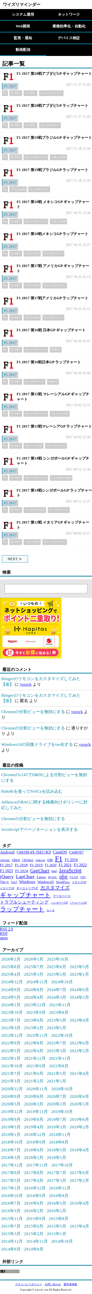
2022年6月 (79, 1042)
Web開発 (23, 26)
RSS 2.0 (6, 929)
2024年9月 (11, 989)
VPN (83, 877)
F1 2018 (21, 865)
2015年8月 (58, 1218)
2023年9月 (36, 1012)
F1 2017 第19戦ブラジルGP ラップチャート (52, 170)
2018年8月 (58, 1142)
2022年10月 (62, 1035)
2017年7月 (56, 1172)
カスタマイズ (55, 887)
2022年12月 (12, 1035)
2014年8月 (33, 1249)
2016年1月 (56, 1210)
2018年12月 (35, 1134)
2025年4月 (11, 974)
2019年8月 (33, 1119)
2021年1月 (56, 1081)
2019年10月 (62, 1111)
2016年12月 (35, 1188)
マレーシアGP (59, 413)
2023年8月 (58, 1012)
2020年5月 (11, 1104)
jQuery (7, 876)
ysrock (26, 684)
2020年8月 (33, 1096)
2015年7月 (11, 1226)
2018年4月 (79, 1149)
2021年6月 (33, 1073)
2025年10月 (57, 959)
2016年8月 (58, 1195)
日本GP (55, 349)
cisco (16, 860)
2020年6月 (79, 1096)
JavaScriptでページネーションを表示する (39, 829)
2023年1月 (56, 1027)
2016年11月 (60, 1188)
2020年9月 (11, 1096)
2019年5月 (11, 1126)
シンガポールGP (61, 477)
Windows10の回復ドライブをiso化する (37, 744)
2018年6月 (33, 1149)
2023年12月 (35, 1004)
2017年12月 (12, 1165)
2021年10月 (12, 1065)
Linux (41, 877)
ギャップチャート (51, 93)
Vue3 (14, 882)
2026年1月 (33, 959)
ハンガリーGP (59, 902)
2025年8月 (11, 966)
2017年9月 (11, 1172)
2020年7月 (56, 1096)
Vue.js (4, 882)
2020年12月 (12, 1088)
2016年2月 (33, 1210)
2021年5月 (56, 1073)
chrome (5, 860)
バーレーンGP (78, 902)
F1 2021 (65, 865)
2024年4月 (33, 997)
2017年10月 (62, 1165)
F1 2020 (50, 865)
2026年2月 (11, 959)
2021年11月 (60, 1058)
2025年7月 (33, 966)
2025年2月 (56, 974)
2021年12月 (35, 1058)
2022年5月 (11, 1050)
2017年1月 (11, 1188)
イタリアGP (32, 541)
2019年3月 (56, 1126)
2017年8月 (33, 1172)
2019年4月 (33, 1126)
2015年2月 (33, 1233)
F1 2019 (36, 865)
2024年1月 (11, 1004)
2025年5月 (79, 966)
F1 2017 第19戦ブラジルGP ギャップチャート (54, 137)
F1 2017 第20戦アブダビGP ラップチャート (52, 105)
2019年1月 (11, 1134)
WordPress (63, 882)
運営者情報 (70, 1284)
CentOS (60, 852)
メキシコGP (58, 157)
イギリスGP (79, 882)
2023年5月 (56, 1020)
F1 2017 (10, 86)
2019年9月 (11, 1119)
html (54, 871)
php (63, 876)
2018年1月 (56, 1157)
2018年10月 (12, 1142)
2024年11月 (37, 981)
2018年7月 (11, 1149)
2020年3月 (33, 1104)
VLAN (74, 877)
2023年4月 (79, 1020)
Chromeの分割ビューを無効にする (33, 711)
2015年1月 (56, 1233)
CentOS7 (76, 852)
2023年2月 (33, 1027)
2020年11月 (37, 1088)
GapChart (39, 870)
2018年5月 (56, 1149)
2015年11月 (12, 1218)
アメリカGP (32, 285)
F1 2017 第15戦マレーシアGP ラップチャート (54, 426)
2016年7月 (11, 1203)
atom (4, 938)
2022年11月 (37, 1035)
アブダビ (30, 93)
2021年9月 (36, 1065)
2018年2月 (33, 1157)
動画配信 (23, 50)
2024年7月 (56, 989)
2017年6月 (79, 1172)
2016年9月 (36, 1195)
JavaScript (70, 870)
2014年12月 (12, 1241)
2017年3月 (56, 1180)
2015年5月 (56, 1226)
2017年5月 (11, 1180)
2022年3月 (56, 1050)
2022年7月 (56, 1042)
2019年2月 (79, 1126)
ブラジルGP (18, 189)
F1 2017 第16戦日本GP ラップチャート (49, 362)
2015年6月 (33, 1226)
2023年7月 (11, 1020)
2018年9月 (36, 1142)
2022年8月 (33, 1042)
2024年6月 (79, 989)
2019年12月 (12, 1111)
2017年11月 (37, 1165)
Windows (27, 881)
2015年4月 (79, 1226)
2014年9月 (11, 1249)
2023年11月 (60, 1004)
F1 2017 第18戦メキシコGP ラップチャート (52, 234)
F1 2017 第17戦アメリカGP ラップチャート (52, 298)
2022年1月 (11, 1058)
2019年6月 (79, 1119)
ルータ (51, 910)
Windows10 (46, 882)
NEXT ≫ (15, 559)
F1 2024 (21, 871)
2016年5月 (56, 1203)
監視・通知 (23, 38)
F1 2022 (80, 865)
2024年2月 (79, 997)
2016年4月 (79, 1203)
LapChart (25, 876)
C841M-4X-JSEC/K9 (34, 852)
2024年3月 (56, 997)
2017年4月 (33, 1180)
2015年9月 (36, 1218)
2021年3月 (11, 1081)
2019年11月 (37, 1111)
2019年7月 (56, 1119)
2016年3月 (11, 1210)
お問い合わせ (53, 1284)
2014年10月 (62, 1241)
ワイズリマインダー (21, 4)
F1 (4, 93)
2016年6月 (33, 1203)
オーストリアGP (27, 888)
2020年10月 (62, 1088)
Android (7, 852)
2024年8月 (33, 989)
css (50, 859)
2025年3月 (33, 974)
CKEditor (27, 860)
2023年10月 (12, 1012)
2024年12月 (12, 981)
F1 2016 (71, 860)
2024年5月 (11, 997)
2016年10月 (12, 1195)
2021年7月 (11, 1073)
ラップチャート (49, 125)
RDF (4, 933)
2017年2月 (79, 1180)
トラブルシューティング (24, 902)
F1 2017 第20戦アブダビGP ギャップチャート (54, 73)
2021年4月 (79, 1073)
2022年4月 (33, 1050)
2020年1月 (79, 1104)
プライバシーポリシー (28, 1284)
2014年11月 (37, 1241)
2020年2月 (56, 1104)
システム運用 (23, 14)
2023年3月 (11, 1027)
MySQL (52, 877)
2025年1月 (79, 974)
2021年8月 (58, 1065)
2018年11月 (60, 1134)
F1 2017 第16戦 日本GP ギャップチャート (51, 330)
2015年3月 (11, 1233)
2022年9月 (11, 1042)
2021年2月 (33, 1081)
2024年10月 (62, 981)
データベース (62, 896)
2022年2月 (79, 1050)
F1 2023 (6, 871)
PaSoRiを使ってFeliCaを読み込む (32, 791)
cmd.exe (40, 860)
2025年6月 (56, 966)
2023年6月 (33, 1020)
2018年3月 (11, 1157)
